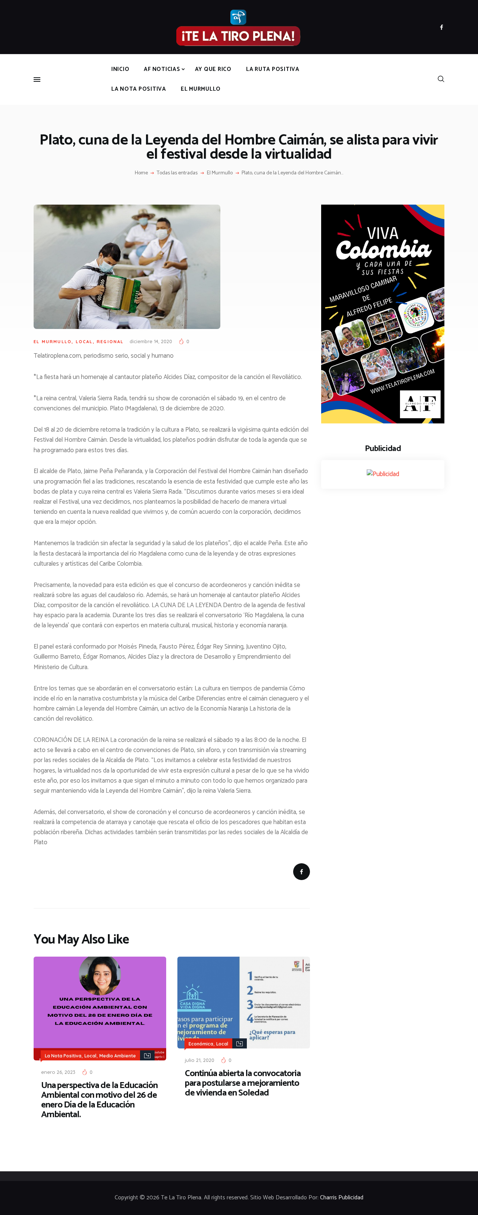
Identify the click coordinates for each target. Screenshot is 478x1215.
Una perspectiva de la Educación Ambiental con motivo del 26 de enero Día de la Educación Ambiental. (99, 1100)
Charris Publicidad (341, 1198)
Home (141, 173)
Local (84, 341)
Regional (110, 341)
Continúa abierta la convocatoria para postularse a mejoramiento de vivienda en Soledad (243, 1083)
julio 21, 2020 (199, 1060)
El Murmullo (220, 173)
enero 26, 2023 (58, 1072)
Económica (201, 1044)
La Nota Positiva (63, 1056)
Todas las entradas (177, 173)
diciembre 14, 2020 (151, 341)
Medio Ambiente (117, 1056)
